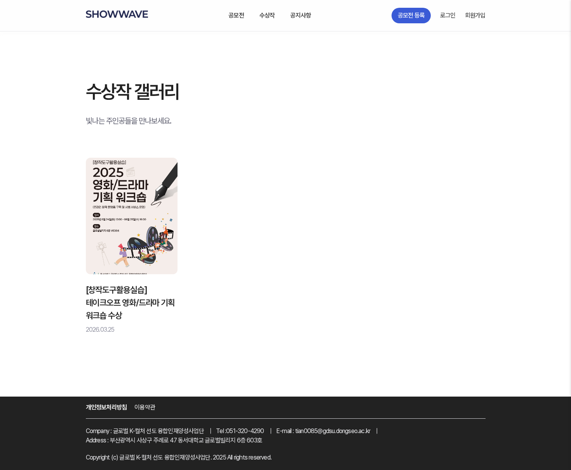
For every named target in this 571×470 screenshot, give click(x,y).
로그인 (448, 15)
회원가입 (475, 15)
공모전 (236, 15)
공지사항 (300, 15)
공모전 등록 (411, 15)
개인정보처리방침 (106, 407)
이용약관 (144, 407)
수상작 (267, 15)
